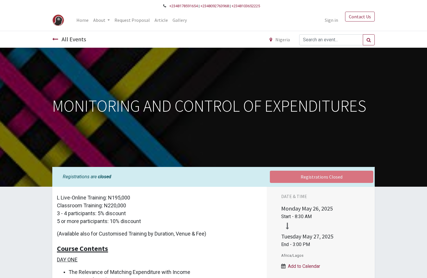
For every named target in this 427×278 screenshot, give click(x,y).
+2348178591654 (183, 6)
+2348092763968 (214, 6)
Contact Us (360, 16)
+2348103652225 (246, 6)
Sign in (331, 20)
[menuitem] (82, 20)
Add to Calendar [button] (304, 266)
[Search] (369, 39)
